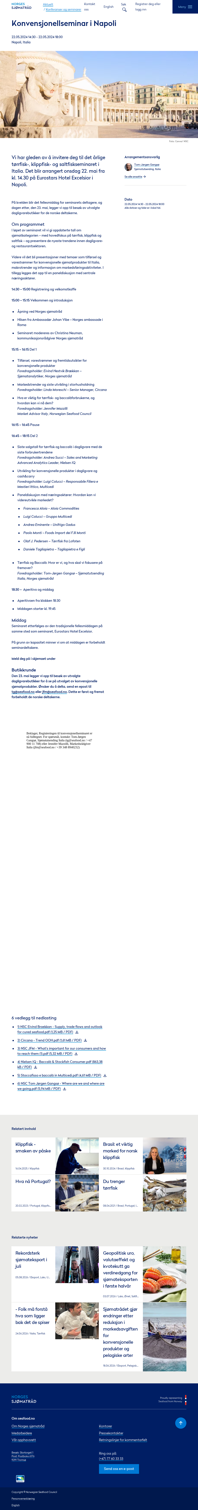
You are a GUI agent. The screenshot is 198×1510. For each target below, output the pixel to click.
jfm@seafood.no (54, 692)
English (109, 7)
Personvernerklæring (23, 1498)
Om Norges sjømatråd (28, 1426)
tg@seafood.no (23, 692)
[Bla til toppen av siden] (180, 1423)
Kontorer (105, 1426)
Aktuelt (48, 4)
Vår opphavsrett (24, 1440)
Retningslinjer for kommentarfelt (123, 1440)
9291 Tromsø (19, 1459)
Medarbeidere (22, 1433)
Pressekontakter (111, 1433)
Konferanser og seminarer (63, 9)
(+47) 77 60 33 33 (111, 1459)
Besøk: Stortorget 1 (22, 1452)
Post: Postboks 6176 (23, 1456)
